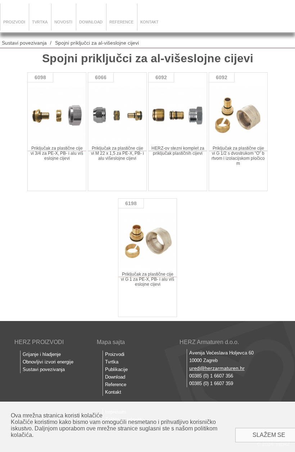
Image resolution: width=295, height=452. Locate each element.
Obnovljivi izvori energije (48, 362)
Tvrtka (39, 22)
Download (91, 22)
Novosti (63, 22)
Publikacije (116, 369)
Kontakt (149, 22)
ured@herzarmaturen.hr (217, 368)
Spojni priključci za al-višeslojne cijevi (97, 43)
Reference (121, 22)
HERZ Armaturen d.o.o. (209, 342)
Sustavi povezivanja (24, 43)
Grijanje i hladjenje (42, 354)
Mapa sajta (111, 342)
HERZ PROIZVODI (39, 342)
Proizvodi (14, 22)
